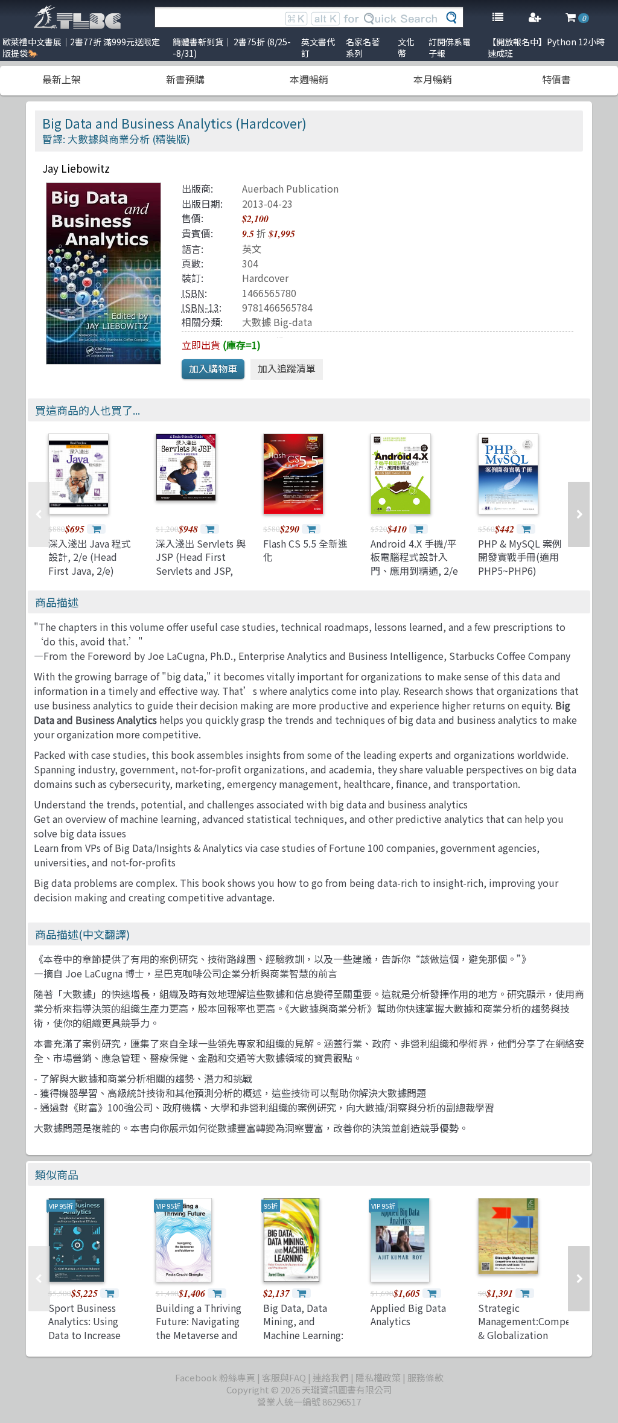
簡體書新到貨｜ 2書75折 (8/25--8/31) (232, 47)
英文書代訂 (318, 47)
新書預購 (185, 79)
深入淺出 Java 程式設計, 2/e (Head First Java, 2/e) (89, 557)
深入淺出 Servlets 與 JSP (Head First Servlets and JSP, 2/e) (201, 563)
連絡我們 (331, 1377)
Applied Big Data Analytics (408, 1314)
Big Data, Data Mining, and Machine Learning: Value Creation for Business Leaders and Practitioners (303, 1341)
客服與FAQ (284, 1377)
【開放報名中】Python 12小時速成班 (546, 47)
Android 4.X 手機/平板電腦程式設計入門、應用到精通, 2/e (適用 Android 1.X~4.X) (414, 570)
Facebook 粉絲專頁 (215, 1377)
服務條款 (425, 1377)
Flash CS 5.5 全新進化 (305, 550)
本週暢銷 (309, 79)
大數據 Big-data (277, 322)
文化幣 (406, 47)
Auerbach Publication (290, 188)
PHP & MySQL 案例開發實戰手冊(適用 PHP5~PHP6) (520, 557)
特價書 (556, 79)
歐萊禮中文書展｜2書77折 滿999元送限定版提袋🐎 (81, 47)
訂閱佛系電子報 (449, 47)
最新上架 (61, 79)
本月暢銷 (432, 79)
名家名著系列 (363, 47)
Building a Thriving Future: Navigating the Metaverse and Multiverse (198, 1327)
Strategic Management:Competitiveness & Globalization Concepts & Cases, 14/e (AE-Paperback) (546, 1334)
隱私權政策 (378, 1377)
